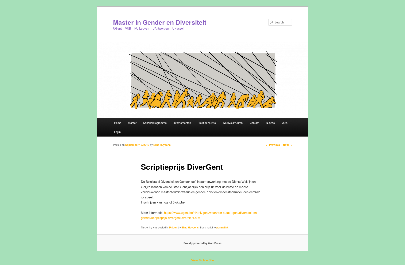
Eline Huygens (162, 145)
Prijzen (173, 227)
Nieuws (270, 123)
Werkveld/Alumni (233, 123)
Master (132, 123)
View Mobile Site (202, 260)
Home (117, 123)
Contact (254, 123)
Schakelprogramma (155, 123)
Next (287, 145)
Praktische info (206, 123)
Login (117, 132)
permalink (222, 227)
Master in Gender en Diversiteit (159, 22)
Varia (284, 123)
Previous (273, 145)
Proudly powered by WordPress (202, 243)
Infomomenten (182, 123)
